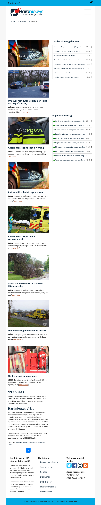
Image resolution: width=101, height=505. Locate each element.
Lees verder (26, 112)
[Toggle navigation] (87, 12)
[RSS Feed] (85, 466)
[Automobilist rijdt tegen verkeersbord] (28, 219)
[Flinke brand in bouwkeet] (28, 359)
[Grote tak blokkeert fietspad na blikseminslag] (28, 266)
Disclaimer (45, 476)
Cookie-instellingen (49, 462)
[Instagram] (80, 466)
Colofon (43, 472)
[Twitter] (69, 466)
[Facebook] (74, 466)
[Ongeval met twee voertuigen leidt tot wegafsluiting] (28, 83)
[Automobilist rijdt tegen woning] (28, 130)
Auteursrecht (46, 467)
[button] (11, 53)
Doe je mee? (45, 481)
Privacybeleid (46, 491)
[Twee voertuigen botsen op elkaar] (28, 313)
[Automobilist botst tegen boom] (28, 175)
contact (27, 489)
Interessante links (48, 486)
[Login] (91, 2)
